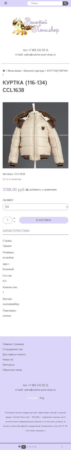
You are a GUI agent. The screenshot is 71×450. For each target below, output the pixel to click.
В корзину (43, 220)
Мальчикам (14, 71)
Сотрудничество (13, 349)
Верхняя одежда (34, 71)
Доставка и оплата (14, 354)
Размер (8, 200)
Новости (8, 360)
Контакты (8, 365)
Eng (42, 398)
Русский (32, 398)
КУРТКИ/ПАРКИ (57, 71)
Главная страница (13, 344)
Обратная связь (12, 370)
